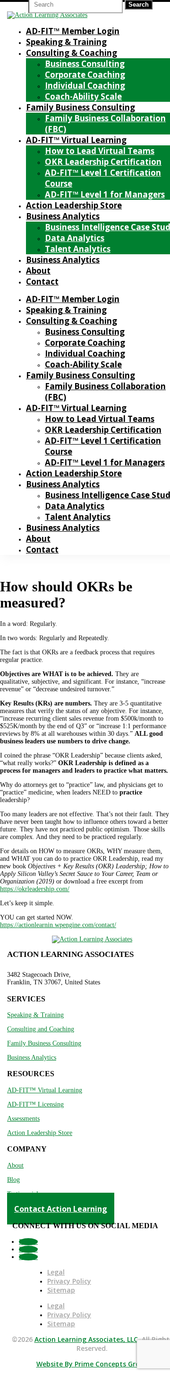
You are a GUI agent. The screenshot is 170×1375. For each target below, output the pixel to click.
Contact (42, 281)
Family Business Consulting (80, 107)
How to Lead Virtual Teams (99, 150)
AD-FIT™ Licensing (35, 1104)
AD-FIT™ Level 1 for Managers (105, 194)
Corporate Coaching (85, 74)
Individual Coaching (85, 85)
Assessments (23, 1118)
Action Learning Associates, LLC (86, 1339)
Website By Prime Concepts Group (92, 1363)
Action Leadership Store (74, 205)
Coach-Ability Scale (83, 96)
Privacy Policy (69, 1281)
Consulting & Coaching (71, 52)
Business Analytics (63, 216)
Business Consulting (85, 63)
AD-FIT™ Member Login (72, 31)
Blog (13, 1179)
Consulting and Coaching (40, 1029)
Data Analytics (74, 237)
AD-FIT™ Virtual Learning (76, 139)
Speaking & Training (66, 41)
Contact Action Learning (60, 1209)
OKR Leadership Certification (103, 161)
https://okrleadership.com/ (34, 889)
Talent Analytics (77, 248)
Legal (56, 1272)
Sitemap (61, 1290)
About (38, 270)
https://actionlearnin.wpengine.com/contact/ (58, 925)
